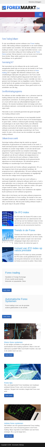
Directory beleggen (35, 2)
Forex (32, 43)
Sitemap (21, 445)
